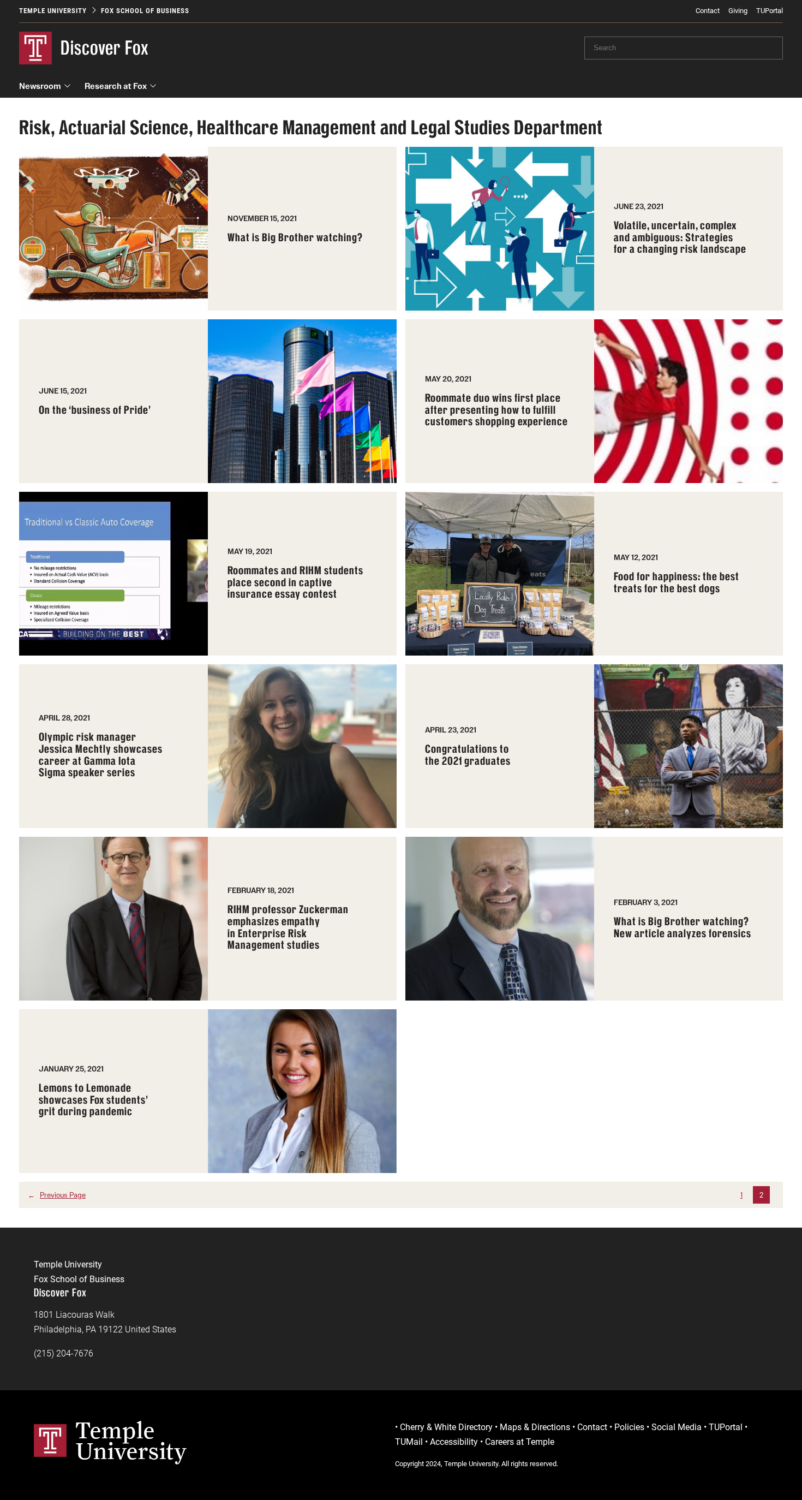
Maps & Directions (535, 1427)
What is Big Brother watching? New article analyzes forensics (682, 927)
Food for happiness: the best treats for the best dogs (676, 582)
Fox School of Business (145, 11)
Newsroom (40, 86)
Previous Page (57, 1195)
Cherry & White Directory (446, 1427)
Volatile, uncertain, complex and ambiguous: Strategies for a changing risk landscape (680, 237)
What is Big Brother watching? (295, 238)
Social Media (676, 1427)
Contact (708, 11)
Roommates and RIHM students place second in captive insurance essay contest (295, 582)
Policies (629, 1427)
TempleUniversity (131, 1440)
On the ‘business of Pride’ (95, 410)
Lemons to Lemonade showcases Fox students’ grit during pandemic (93, 1100)
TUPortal (769, 11)
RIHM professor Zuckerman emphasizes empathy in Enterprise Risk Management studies (288, 927)
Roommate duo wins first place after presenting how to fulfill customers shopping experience (496, 410)
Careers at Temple (519, 1442)
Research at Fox (116, 86)
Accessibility (454, 1442)
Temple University (53, 11)
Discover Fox (105, 47)
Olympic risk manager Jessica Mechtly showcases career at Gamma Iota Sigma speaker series (101, 755)
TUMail (409, 1442)
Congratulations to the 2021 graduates (468, 755)
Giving (737, 11)
